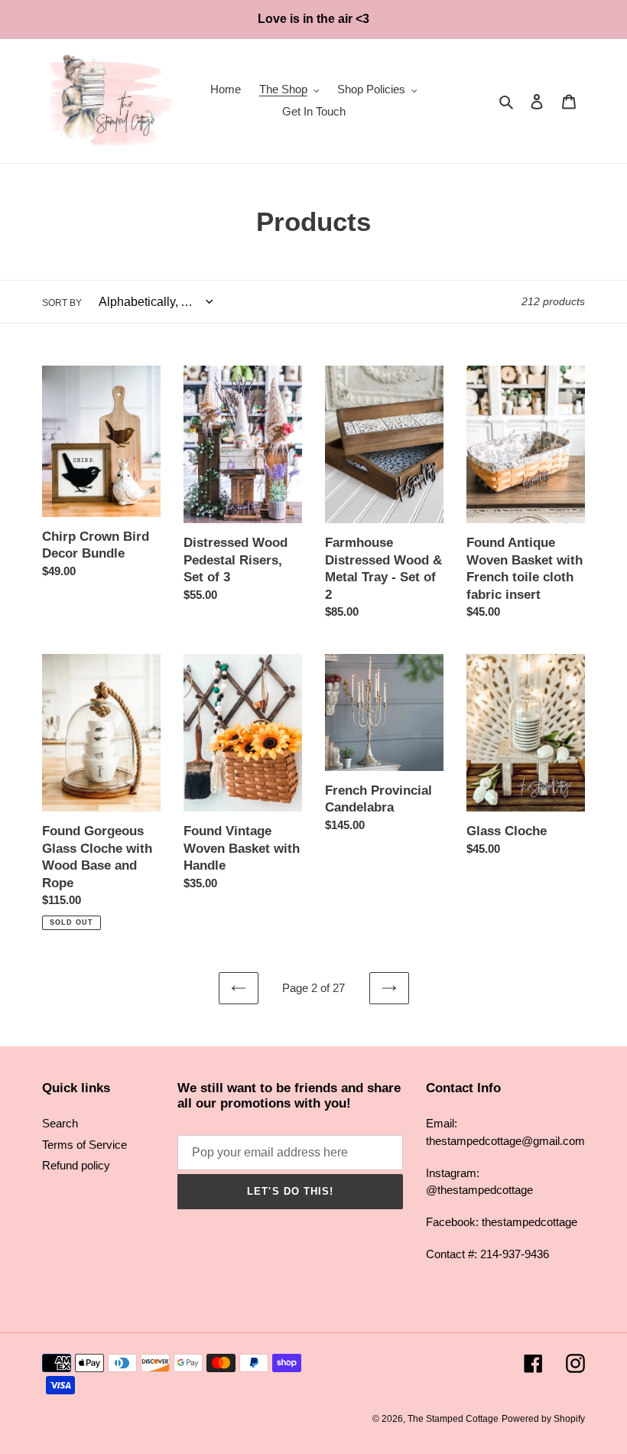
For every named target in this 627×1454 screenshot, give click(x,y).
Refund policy (76, 1165)
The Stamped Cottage (453, 1418)
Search (60, 1123)
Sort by (62, 303)
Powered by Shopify (543, 1418)
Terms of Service (84, 1144)
